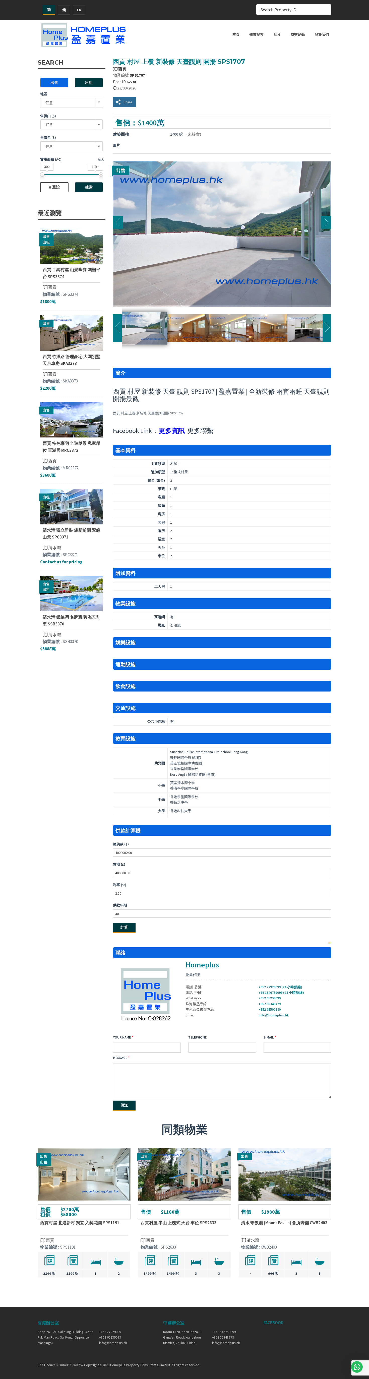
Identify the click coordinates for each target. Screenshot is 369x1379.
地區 (43, 94)
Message (120, 1057)
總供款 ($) (121, 844)
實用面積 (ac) (51, 159)
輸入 (101, 159)
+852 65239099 (270, 998)
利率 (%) (119, 884)
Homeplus (202, 964)
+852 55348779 (270, 1004)
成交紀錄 (298, 34)
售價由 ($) (48, 116)
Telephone (197, 1037)
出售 (54, 82)
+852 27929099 (110, 1331)
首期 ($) (119, 864)
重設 (56, 187)
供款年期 (120, 905)
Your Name (122, 1037)
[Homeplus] (84, 35)
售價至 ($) (48, 137)
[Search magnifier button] (326, 9)
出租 (89, 82)
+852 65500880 (270, 1009)
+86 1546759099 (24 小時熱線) (281, 992)
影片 (277, 34)
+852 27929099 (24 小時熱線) (280, 987)
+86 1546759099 (224, 1331)
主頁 (235, 34)
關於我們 (322, 34)
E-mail (269, 1037)
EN (79, 10)
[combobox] (71, 124)
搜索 (89, 187)
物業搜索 (257, 34)
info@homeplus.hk (274, 1015)
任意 (49, 102)
